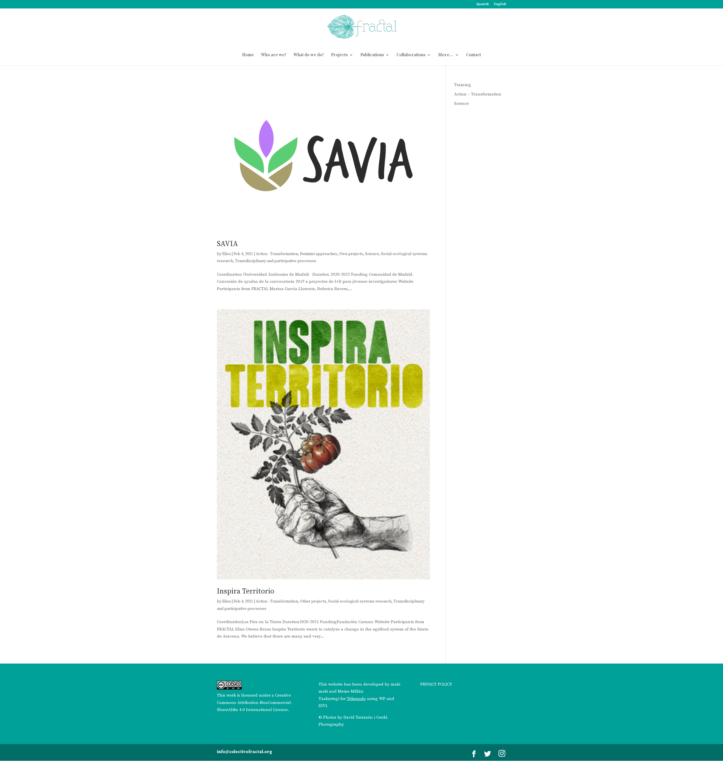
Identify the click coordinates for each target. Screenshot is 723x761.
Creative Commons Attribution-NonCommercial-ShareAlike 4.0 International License (254, 702)
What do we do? (308, 55)
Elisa (226, 253)
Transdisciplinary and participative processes (275, 261)
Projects (339, 55)
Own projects (351, 253)
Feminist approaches (318, 253)
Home (248, 55)
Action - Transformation (277, 253)
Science (372, 253)
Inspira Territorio (245, 591)
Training (462, 85)
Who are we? (273, 55)
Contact (473, 55)
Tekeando (356, 698)
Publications (372, 55)
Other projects (313, 601)
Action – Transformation (477, 94)
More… (445, 55)
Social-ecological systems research (359, 601)
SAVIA (227, 244)
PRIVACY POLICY (436, 684)
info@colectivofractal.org (244, 752)
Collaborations (411, 55)
